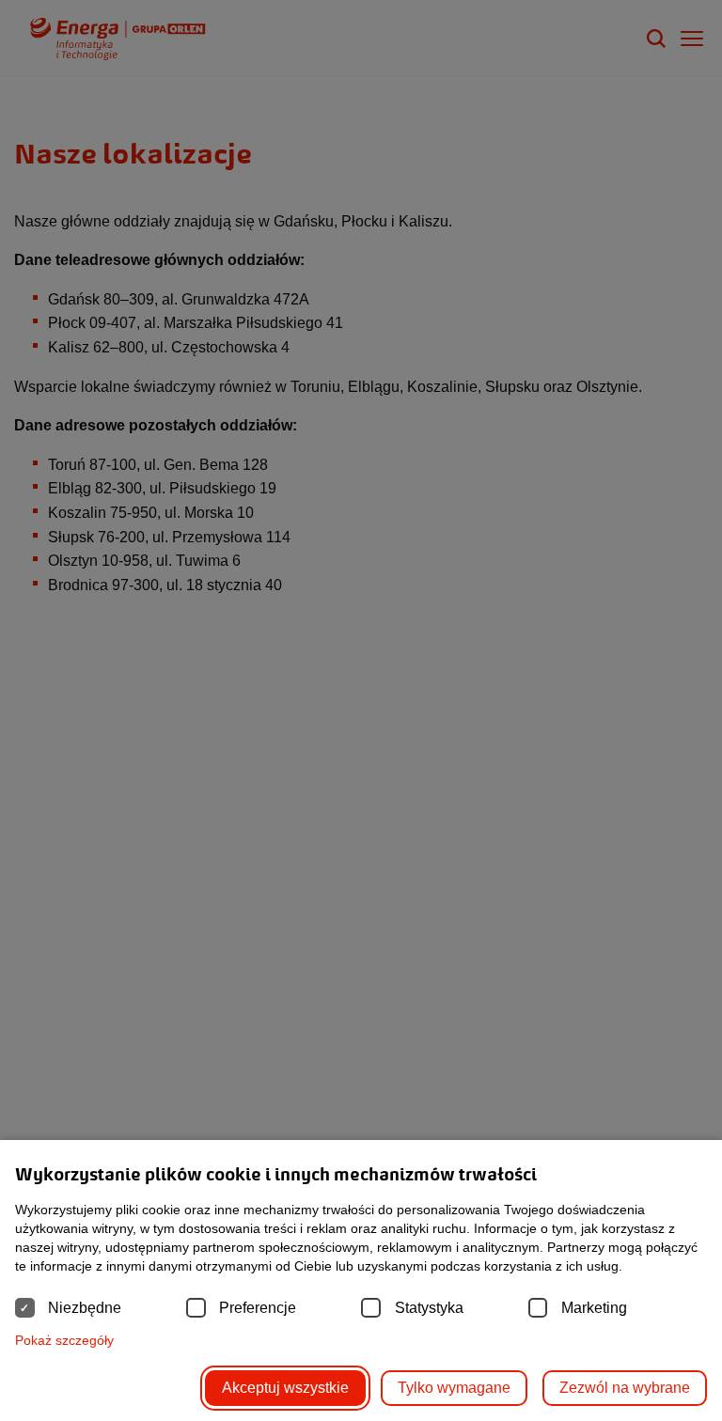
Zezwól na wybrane (624, 1388)
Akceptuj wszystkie (285, 1388)
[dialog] (361, 710)
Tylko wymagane (454, 1388)
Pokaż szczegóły (64, 1340)
